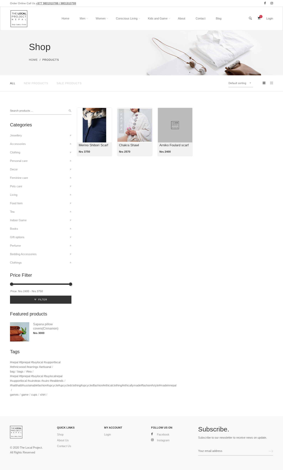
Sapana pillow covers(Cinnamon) (45, 326)
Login (269, 18)
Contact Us (64, 446)
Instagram (163, 440)
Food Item (16, 203)
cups (34, 394)
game (24, 394)
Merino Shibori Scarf (93, 145)
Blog (218, 18)
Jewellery (16, 135)
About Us (63, 440)
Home (65, 18)
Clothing (15, 152)
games (14, 394)
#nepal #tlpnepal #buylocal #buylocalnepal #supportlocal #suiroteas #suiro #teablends (37, 378)
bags (20, 371)
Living (13, 194)
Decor (14, 169)
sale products (69, 83)
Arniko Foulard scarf (174, 145)
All (12, 83)
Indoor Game (18, 220)
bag (12, 371)
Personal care (19, 160)
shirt (42, 394)
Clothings (16, 262)
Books (14, 228)
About (181, 18)
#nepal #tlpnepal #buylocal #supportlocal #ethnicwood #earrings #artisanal (35, 364)
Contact (200, 18)
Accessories (18, 143)
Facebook (163, 434)
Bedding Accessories (23, 254)
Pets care (16, 186)
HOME (33, 59)
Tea (12, 211)
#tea (29, 371)
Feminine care (19, 177)
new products (36, 83)
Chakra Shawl (129, 145)
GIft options (17, 237)
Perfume (15, 245)
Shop (60, 434)
